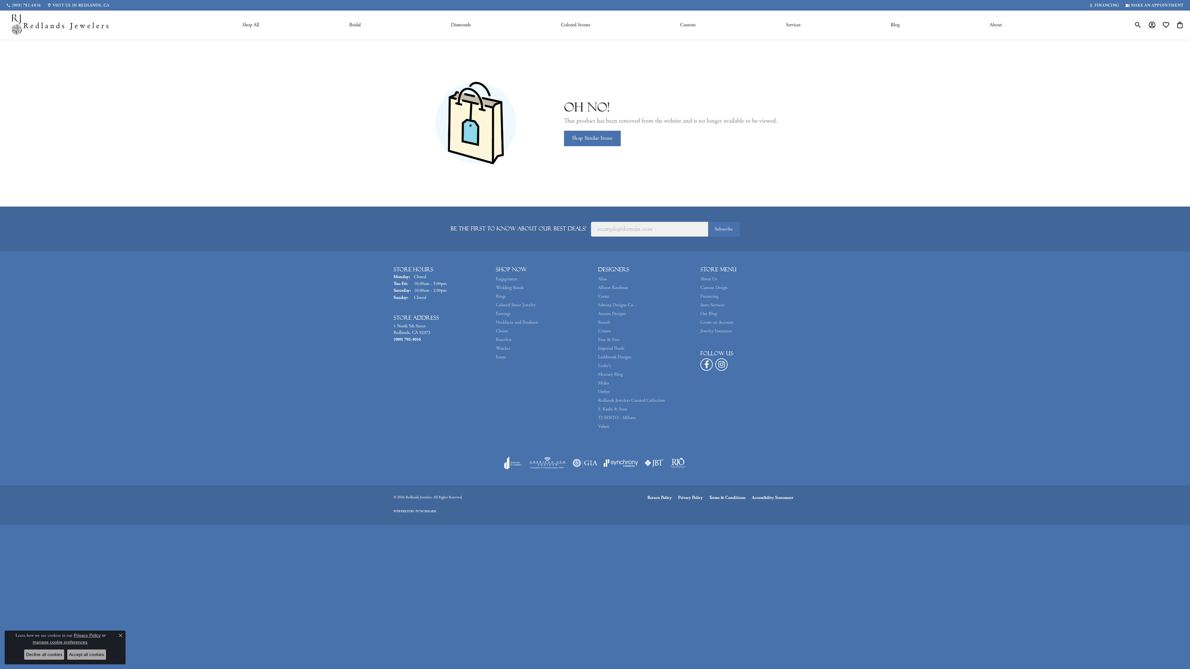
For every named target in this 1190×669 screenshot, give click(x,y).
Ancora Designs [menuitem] (612, 314)
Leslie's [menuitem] (604, 366)
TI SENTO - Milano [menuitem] (617, 418)
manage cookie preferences (60, 642)
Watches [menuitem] (503, 348)
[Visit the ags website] (547, 463)
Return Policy (659, 498)
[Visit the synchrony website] (621, 463)
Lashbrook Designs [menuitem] (615, 357)
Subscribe (724, 229)
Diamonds (461, 25)
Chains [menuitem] (502, 331)
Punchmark (426, 511)
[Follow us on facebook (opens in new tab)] (706, 364)
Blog (895, 25)
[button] (1138, 25)
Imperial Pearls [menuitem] (611, 348)
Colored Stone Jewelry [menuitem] (516, 305)
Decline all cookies (44, 654)
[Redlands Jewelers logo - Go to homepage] (60, 25)
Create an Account (716, 322)
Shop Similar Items (592, 138)
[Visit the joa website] (513, 463)
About (996, 25)
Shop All (250, 25)
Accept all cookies (86, 654)
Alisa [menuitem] (602, 279)
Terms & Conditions (727, 498)
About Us (708, 279)
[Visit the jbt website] (654, 463)
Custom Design (714, 288)
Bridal (355, 25)
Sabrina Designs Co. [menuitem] (616, 305)
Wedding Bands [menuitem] (510, 288)
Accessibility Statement (772, 498)
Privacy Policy (690, 498)
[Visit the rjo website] (678, 463)
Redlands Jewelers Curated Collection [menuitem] (631, 400)
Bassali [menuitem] (604, 322)
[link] (23, 5)
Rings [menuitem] (501, 296)
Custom (688, 25)
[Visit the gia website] (585, 463)
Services (793, 25)
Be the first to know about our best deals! (518, 228)
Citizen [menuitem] (604, 331)
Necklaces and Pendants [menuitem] (517, 322)
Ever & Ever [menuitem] (609, 340)
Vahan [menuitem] (603, 426)
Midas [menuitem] (603, 383)
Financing (709, 296)
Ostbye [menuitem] (604, 392)
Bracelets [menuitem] (504, 340)
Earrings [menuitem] (503, 314)
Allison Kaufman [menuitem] (613, 288)
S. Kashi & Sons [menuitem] (612, 409)
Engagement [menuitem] (506, 279)
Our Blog (708, 314)
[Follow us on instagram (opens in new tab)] (721, 364)
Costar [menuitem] (604, 296)
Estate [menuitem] (501, 357)
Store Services (712, 305)
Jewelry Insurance (716, 331)
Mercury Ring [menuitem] (610, 374)
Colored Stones (575, 25)
